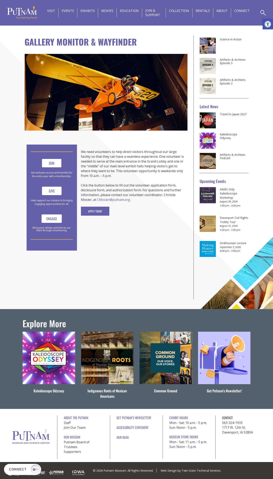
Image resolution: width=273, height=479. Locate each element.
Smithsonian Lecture (233, 243)
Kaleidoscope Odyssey (228, 136)
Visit (51, 11)
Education (129, 11)
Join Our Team (75, 427)
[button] (268, 24)
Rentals (203, 11)
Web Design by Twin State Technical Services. (191, 470)
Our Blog (123, 437)
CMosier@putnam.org (113, 199)
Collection (179, 11)
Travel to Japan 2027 (233, 114)
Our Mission (72, 437)
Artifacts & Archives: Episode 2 (233, 81)
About (222, 11)
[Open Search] (263, 13)
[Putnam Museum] (22, 13)
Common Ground (165, 390)
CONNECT (242, 11)
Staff (67, 422)
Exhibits (88, 11)
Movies (107, 11)
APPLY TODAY (95, 211)
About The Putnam (76, 417)
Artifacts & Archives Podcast (232, 156)
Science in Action (231, 39)
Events (68, 11)
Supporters (72, 451)
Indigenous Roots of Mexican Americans (107, 393)
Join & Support (152, 12)
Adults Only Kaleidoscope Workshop (228, 193)
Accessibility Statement (132, 427)
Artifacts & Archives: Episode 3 (233, 61)
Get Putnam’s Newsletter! (224, 390)
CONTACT (227, 417)
